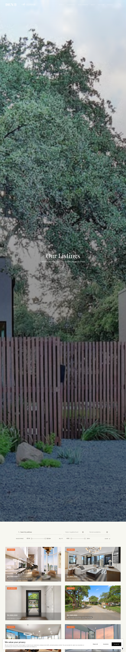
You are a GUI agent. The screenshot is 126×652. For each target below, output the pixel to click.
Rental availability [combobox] (95, 532)
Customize (106, 644)
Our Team (101, 4)
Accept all (116, 644)
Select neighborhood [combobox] (71, 532)
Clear (106, 538)
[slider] (31, 538)
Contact (110, 4)
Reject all (95, 644)
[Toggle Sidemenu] (119, 5)
